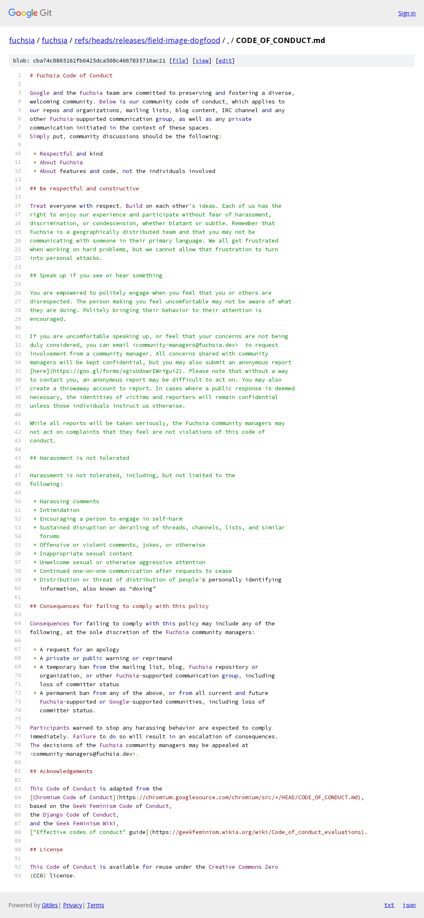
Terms (95, 905)
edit (225, 60)
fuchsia (22, 40)
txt (389, 904)
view (202, 60)
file (179, 60)
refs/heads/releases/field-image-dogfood (147, 40)
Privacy (72, 905)
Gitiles (50, 905)
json (409, 904)
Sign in (407, 13)
